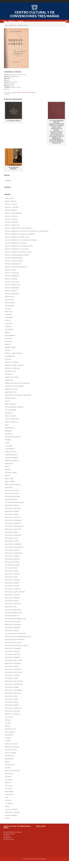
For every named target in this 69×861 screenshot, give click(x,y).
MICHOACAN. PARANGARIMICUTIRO (15, 618)
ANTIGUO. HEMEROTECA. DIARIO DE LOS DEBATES (20, 234)
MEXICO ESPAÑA (10, 481)
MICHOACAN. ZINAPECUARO (13, 708)
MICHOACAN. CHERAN (11, 514)
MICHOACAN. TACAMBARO (13, 648)
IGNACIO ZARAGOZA (11, 422)
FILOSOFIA (8, 359)
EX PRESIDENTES (10, 356)
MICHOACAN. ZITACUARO (12, 711)
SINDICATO (8, 782)
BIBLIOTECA (12, 25)
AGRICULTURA (9, 198)
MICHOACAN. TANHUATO (12, 651)
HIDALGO (8, 401)
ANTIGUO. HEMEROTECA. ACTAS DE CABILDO (18, 228)
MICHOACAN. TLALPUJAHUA (13, 672)
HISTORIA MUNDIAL (10, 410)
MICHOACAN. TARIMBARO (12, 657)
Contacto (20, 21)
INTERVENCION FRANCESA (13, 437)
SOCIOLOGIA (9, 785)
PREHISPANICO (9, 759)
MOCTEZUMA (9, 717)
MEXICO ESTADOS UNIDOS (13, 484)
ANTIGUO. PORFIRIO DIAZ (12, 285)
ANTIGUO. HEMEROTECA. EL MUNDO (16, 243)
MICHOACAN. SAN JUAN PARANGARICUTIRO (18, 636)
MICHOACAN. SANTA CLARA (13, 642)
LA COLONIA (8, 446)
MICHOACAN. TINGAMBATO (13, 663)
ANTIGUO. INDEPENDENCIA (13, 264)
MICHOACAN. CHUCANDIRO (13, 520)
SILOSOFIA (8, 776)
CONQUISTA (8, 323)
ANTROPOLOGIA (10, 296)
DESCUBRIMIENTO (10, 335)
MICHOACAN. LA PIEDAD (12, 583)
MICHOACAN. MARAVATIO (12, 598)
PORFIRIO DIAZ (9, 756)
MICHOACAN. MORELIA (12, 601)
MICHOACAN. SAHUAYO (12, 630)
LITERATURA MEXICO (11, 454)
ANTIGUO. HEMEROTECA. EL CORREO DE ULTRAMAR (20, 240)
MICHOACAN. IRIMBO (11, 568)
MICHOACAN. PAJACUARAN (13, 609)
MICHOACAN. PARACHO (12, 615)
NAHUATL (8, 726)
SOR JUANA (8, 788)
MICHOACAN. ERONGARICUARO (14, 547)
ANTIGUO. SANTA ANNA (12, 293)
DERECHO (8, 332)
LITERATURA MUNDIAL (11, 457)
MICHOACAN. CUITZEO (12, 541)
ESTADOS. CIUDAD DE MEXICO (14, 353)
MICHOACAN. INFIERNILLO (12, 559)
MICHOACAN (8, 487)
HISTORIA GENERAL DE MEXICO (14, 407)
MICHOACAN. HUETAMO (12, 556)
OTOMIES (8, 741)
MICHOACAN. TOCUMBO (12, 675)
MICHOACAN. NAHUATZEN (13, 604)
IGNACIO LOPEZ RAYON (12, 419)
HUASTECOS (8, 413)
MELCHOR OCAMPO (11, 472)
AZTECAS (8, 308)
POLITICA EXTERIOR (11, 750)
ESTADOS (8, 350)
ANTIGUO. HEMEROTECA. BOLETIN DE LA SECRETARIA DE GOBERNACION (26, 231)
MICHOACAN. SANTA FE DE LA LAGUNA (16, 645)
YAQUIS (7, 818)
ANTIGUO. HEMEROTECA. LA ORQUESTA (17, 249)
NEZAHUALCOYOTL (11, 729)
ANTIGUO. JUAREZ (10, 270)
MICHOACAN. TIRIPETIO (12, 666)
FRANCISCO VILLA (10, 371)
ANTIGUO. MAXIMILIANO (12, 276)
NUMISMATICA (9, 735)
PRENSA (7, 762)
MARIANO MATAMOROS (12, 460)
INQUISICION (8, 434)
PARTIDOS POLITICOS (11, 744)
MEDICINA (8, 469)
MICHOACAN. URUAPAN (12, 687)
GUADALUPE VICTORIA (12, 377)
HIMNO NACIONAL (10, 404)
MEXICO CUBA (9, 478)
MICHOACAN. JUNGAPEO (12, 580)
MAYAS (7, 466)
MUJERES (8, 723)
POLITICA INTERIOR (10, 753)
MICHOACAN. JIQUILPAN (12, 574)
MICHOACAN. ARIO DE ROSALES (14, 502)
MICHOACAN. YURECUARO (13, 693)
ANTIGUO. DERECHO (11, 210)
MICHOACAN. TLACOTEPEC (13, 669)
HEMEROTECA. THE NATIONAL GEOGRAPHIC (18, 395)
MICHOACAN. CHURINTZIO (13, 523)
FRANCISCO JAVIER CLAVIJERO (14, 365)
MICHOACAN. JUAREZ (11, 577)
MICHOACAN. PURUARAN (12, 627)
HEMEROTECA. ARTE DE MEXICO (14, 386)
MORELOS (8, 720)
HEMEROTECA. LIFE (10, 392)
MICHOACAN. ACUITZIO (12, 490)
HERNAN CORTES (10, 398)
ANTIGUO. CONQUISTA (11, 207)
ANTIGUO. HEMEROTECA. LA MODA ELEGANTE (19, 246)
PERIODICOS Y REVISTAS (12, 747)
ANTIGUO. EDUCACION (12, 216)
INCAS (7, 425)
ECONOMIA (8, 338)
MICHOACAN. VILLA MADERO (13, 690)
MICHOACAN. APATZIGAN (12, 496)
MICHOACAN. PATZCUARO (13, 621)
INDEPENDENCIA (10, 428)
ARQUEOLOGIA (9, 299)
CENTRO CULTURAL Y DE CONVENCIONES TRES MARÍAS (34, 14)
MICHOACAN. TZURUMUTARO (14, 684)
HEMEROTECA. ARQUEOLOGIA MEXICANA (17, 383)
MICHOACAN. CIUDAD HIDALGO (14, 526)
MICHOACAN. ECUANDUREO (13, 544)
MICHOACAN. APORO (11, 499)
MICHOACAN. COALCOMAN (13, 529)
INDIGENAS (8, 431)
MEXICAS (7, 475)
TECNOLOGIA (9, 794)
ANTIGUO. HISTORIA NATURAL (14, 261)
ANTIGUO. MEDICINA (11, 279)
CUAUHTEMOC (9, 329)
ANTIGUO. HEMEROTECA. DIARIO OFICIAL (17, 237)
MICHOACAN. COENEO (11, 532)
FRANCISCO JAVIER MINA (12, 368)
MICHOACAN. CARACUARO (13, 508)
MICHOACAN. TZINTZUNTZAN (14, 681)
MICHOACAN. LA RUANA (12, 586)
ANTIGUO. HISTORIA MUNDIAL (14, 258)
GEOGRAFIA (8, 374)
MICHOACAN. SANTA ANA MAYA (14, 639)
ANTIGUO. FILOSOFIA (11, 219)
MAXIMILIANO (9, 463)
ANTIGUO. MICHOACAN (12, 282)
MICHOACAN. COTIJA (11, 538)
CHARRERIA (8, 314)
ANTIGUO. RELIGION (11, 291)
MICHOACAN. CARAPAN (12, 511)
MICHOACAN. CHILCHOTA (12, 517)
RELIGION (8, 767)
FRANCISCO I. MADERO (12, 362)
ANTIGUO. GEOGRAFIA (11, 222)
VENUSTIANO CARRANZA (12, 812)
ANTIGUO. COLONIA (11, 204)
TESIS (6, 797)
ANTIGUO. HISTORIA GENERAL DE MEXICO (17, 255)
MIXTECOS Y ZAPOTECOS (12, 714)
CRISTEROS (8, 326)
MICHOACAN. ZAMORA (12, 702)
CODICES (7, 320)
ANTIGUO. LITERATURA (12, 273)
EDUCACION (8, 341)
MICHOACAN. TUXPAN (11, 678)
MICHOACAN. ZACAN (11, 696)
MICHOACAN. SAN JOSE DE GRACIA (15, 633)
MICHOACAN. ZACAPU (11, 699)
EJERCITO (8, 344)
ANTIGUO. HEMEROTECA (12, 225)
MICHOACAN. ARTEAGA (12, 505)
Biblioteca (12, 21)
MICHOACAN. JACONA (11, 571)
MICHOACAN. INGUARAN (12, 565)
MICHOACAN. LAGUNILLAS (13, 589)
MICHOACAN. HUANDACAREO (14, 553)
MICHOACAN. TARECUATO (12, 654)
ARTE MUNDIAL (9, 305)
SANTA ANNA (9, 773)
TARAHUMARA (9, 791)
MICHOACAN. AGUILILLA (12, 493)
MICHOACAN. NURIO (11, 607)
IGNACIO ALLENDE (10, 416)
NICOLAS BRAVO (10, 732)
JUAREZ (7, 443)
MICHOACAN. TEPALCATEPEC (13, 660)
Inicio (4, 21)
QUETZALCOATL (10, 765)
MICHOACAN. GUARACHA (12, 550)
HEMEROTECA (9, 380)
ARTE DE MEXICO (10, 302)
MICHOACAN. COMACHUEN (13, 535)
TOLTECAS (8, 800)
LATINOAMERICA (10, 449)
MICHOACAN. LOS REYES (12, 595)
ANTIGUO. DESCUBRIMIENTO (13, 213)
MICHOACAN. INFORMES (12, 562)
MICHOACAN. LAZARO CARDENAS (15, 592)
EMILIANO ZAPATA (10, 347)
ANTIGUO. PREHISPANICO (12, 288)
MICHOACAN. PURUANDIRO (13, 624)
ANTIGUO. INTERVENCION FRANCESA (16, 267)
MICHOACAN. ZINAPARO (12, 705)
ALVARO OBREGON (10, 201)
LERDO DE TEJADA (10, 451)
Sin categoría (8, 779)
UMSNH (7, 806)
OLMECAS (8, 738)
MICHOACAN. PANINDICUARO (13, 612)
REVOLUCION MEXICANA (12, 770)
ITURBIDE (7, 440)
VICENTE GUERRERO (11, 815)
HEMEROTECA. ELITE (11, 389)
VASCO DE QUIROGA (11, 809)
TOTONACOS (9, 803)
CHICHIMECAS (9, 317)
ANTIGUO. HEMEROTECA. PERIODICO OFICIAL (18, 252)
